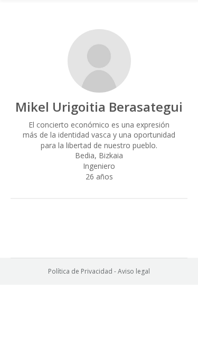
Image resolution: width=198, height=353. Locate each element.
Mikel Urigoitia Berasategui (99, 106)
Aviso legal (134, 271)
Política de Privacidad (80, 271)
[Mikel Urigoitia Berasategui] (99, 60)
